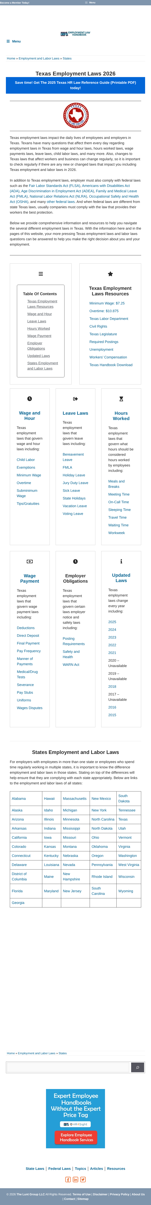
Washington (127, 856)
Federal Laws (59, 1169)
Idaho (48, 810)
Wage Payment (39, 336)
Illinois (49, 819)
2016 (112, 707)
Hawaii (49, 799)
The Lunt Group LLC (31, 1194)
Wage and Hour (39, 314)
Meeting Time (119, 494)
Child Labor (26, 460)
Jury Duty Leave (75, 483)
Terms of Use (82, 1194)
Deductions (26, 628)
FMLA (67, 467)
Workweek (116, 533)
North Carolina (103, 819)
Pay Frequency (29, 651)
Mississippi (71, 828)
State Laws (35, 1169)
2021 (112, 653)
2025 (112, 622)
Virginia (124, 847)
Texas (123, 819)
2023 (112, 637)
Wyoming (125, 891)
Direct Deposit (28, 636)
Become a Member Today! (14, 2)
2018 (112, 687)
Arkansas (19, 828)
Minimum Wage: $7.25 (107, 303)
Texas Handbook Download (111, 365)
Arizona (18, 819)
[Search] (137, 1067)
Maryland (51, 891)
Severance (25, 685)
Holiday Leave (74, 475)
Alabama (19, 799)
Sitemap (82, 1198)
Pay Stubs (25, 692)
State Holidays (74, 498)
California (19, 837)
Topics (80, 1169)
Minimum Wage (29, 475)
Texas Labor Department (108, 319)
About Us (138, 1194)
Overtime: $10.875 (104, 311)
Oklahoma (100, 847)
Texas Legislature (103, 334)
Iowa (48, 837)
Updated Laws (38, 356)
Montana (70, 847)
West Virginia (128, 865)
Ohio (95, 837)
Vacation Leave (75, 506)
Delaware (19, 865)
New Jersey (72, 891)
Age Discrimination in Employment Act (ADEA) (57, 191)
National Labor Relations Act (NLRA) (58, 196)
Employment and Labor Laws (39, 58)
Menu (16, 41)
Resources (116, 1169)
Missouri (69, 837)
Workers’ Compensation (108, 357)
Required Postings (103, 342)
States (67, 58)
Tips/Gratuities (28, 504)
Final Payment (28, 643)
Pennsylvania (102, 865)
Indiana (50, 828)
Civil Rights (98, 326)
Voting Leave (73, 514)
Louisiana (51, 865)
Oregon (97, 856)
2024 (112, 630)
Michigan (70, 810)
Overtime (24, 483)
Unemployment (101, 349)
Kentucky (51, 856)
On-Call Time (118, 502)
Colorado (19, 847)
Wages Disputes (29, 708)
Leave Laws (36, 321)
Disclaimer (100, 1194)
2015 (112, 715)
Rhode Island (102, 877)
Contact (69, 1198)
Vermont (125, 837)
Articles (96, 1169)
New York (99, 810)
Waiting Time (118, 525)
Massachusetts (75, 799)
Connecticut (21, 856)
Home (11, 58)
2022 (112, 645)
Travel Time (117, 517)
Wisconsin (126, 877)
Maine (49, 877)
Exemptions (26, 467)
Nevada (69, 865)
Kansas (50, 847)
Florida (17, 891)
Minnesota (71, 819)
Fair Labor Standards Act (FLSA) (54, 186)
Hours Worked (38, 329)
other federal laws (61, 202)
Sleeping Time (119, 510)
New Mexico (101, 799)
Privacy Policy (119, 1194)
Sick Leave (71, 491)
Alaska (17, 810)
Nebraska (70, 856)
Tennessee (126, 810)
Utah (122, 828)
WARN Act (71, 665)
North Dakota (102, 828)
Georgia (18, 903)
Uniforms (24, 700)
